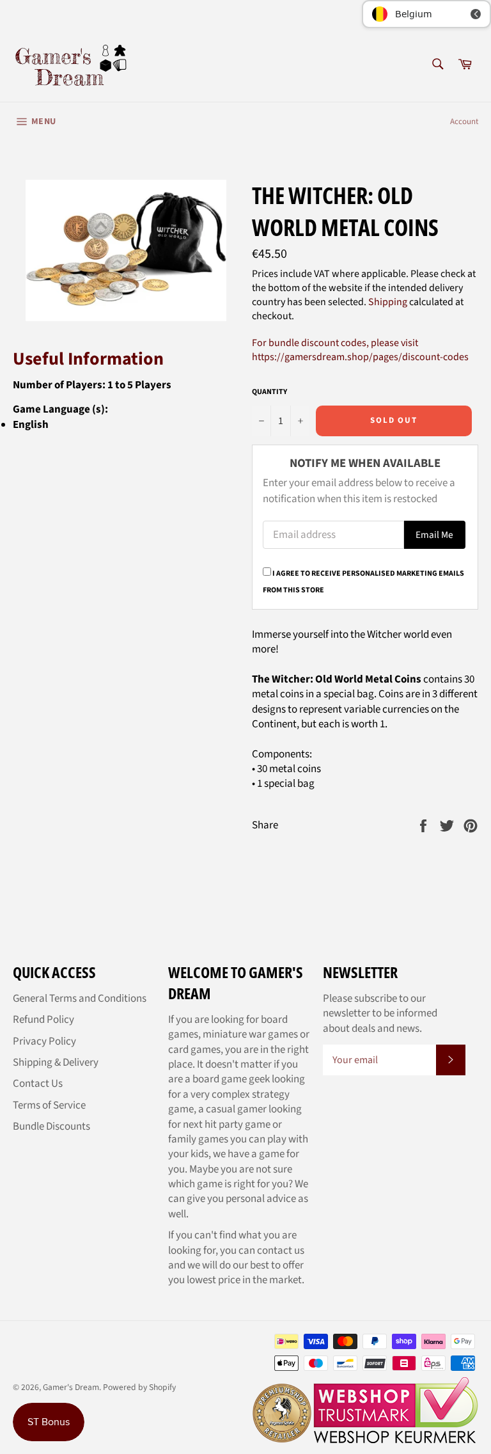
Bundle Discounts (51, 1126)
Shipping (387, 302)
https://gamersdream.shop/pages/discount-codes (360, 357)
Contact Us (38, 1083)
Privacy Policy (44, 1041)
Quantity (269, 392)
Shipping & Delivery (55, 1062)
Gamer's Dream (71, 1387)
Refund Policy (43, 1019)
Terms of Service (49, 1105)
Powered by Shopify (139, 1387)
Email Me (434, 535)
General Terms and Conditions (79, 998)
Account (464, 121)
